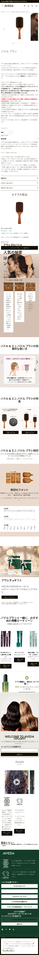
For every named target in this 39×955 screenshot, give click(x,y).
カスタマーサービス (19, 896)
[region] (19, 946)
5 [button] (23, 43)
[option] (19, 27)
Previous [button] (4, 28)
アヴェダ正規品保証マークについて (19, 907)
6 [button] (25, 43)
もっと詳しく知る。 (8, 950)
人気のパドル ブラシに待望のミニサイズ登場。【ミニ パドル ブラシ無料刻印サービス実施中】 (15, 235)
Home (2, 11)
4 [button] (20, 43)
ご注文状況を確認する (19, 902)
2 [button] (16, 43)
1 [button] (13, 43)
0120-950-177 (19, 886)
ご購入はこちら (11, 432)
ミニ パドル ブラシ (6, 228)
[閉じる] (33, 943)
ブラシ (8, 11)
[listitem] (19, 224)
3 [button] (18, 43)
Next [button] (35, 28)
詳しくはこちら (9, 597)
